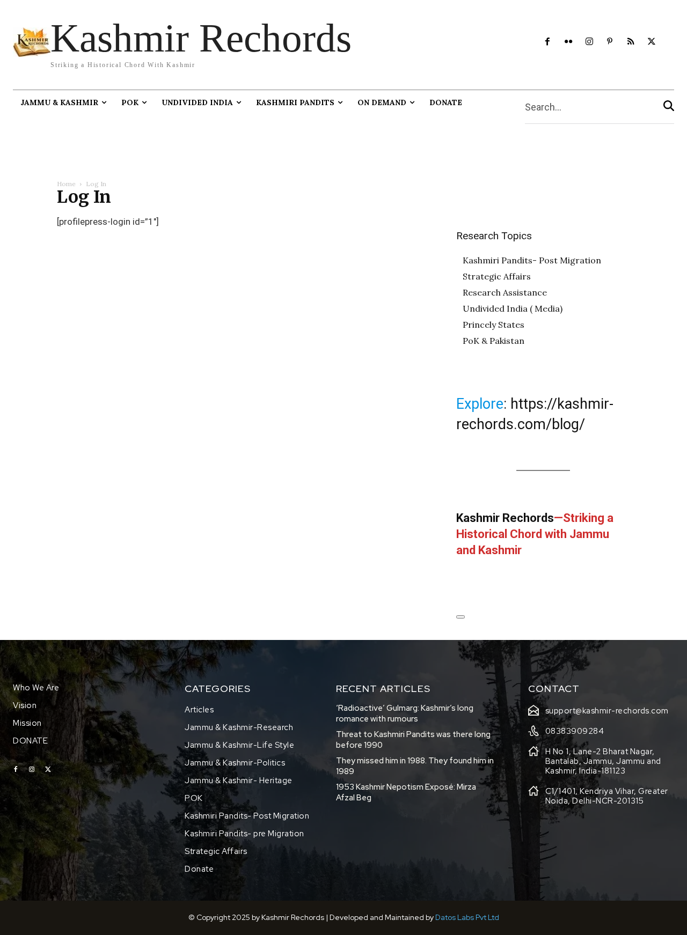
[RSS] (631, 42)
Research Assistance (505, 292)
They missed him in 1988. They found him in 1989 (415, 766)
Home (66, 184)
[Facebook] (548, 42)
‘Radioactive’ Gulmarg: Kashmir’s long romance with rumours (404, 713)
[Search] (668, 107)
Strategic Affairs (497, 276)
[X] (652, 42)
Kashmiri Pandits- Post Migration (532, 260)
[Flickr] (568, 42)
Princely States (493, 324)
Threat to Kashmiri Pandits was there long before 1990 (413, 739)
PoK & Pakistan (493, 340)
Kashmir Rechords (505, 518)
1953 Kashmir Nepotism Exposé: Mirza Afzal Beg (406, 792)
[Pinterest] (610, 42)
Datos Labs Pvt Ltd (467, 917)
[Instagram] (589, 42)
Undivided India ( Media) (512, 308)
